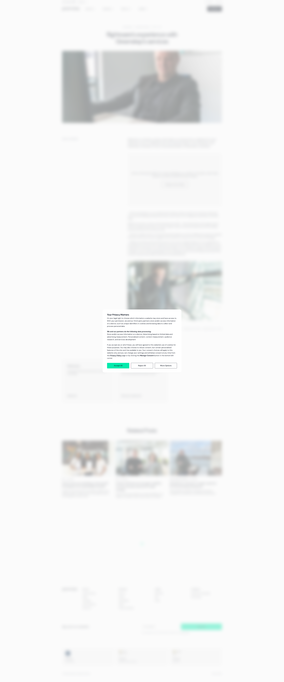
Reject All (142, 365)
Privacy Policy (115, 355)
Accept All (118, 365)
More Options (166, 365)
